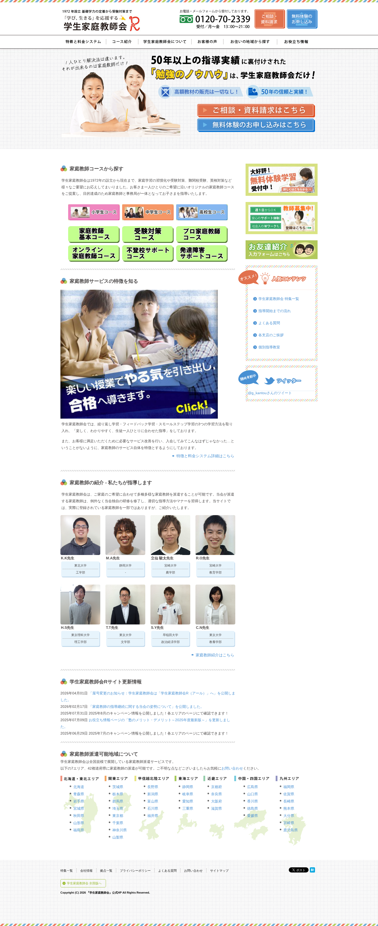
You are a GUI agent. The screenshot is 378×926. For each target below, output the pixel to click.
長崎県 (288, 801)
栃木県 (117, 794)
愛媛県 (252, 816)
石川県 (152, 808)
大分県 (288, 816)
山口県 (252, 794)
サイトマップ (219, 870)
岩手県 (78, 801)
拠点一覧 (106, 870)
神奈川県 (119, 830)
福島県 (78, 830)
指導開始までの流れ (274, 311)
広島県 (252, 787)
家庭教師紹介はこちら (215, 655)
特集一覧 (66, 870)
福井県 (152, 816)
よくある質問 (269, 323)
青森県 (78, 794)
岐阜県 (187, 794)
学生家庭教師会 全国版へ (84, 883)
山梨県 (117, 837)
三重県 (187, 808)
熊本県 (288, 808)
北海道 (78, 787)
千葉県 (117, 823)
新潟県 (152, 794)
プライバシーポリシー (135, 870)
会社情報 (86, 870)
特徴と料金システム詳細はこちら (205, 456)
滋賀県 (216, 808)
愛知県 (187, 801)
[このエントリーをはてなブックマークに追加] (312, 869)
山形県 (78, 823)
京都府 (216, 787)
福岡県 (288, 787)
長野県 (152, 787)
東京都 (117, 816)
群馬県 (117, 801)
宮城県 (78, 808)
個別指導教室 (269, 347)
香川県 (252, 801)
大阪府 (216, 801)
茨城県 (117, 787)
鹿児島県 (290, 830)
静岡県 (187, 787)
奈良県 (216, 794)
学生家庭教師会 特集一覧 (278, 299)
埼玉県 (117, 808)
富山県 (152, 801)
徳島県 (252, 808)
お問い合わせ (232, 768)
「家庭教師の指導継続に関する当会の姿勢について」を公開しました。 (146, 706)
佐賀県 (288, 794)
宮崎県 (288, 823)
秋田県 (78, 816)
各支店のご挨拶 (271, 335)
